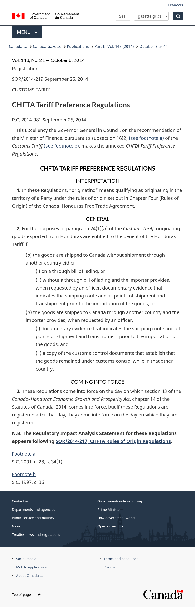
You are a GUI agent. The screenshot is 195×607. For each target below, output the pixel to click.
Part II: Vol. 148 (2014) (114, 46)
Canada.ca (18, 46)
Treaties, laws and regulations (36, 534)
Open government (112, 526)
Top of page (22, 594)
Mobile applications (32, 567)
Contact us (20, 501)
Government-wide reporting (120, 501)
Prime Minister (109, 509)
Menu (24, 32)
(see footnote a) (146, 138)
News (16, 526)
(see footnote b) (61, 146)
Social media (26, 559)
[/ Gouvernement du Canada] (45, 15)
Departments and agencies (33, 509)
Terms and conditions (121, 559)
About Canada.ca (29, 575)
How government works (116, 518)
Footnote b (24, 474)
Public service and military (33, 518)
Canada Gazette (47, 46)
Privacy (109, 567)
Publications (78, 46)
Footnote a (23, 454)
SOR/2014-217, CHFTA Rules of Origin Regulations (113, 441)
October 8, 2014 (153, 46)
